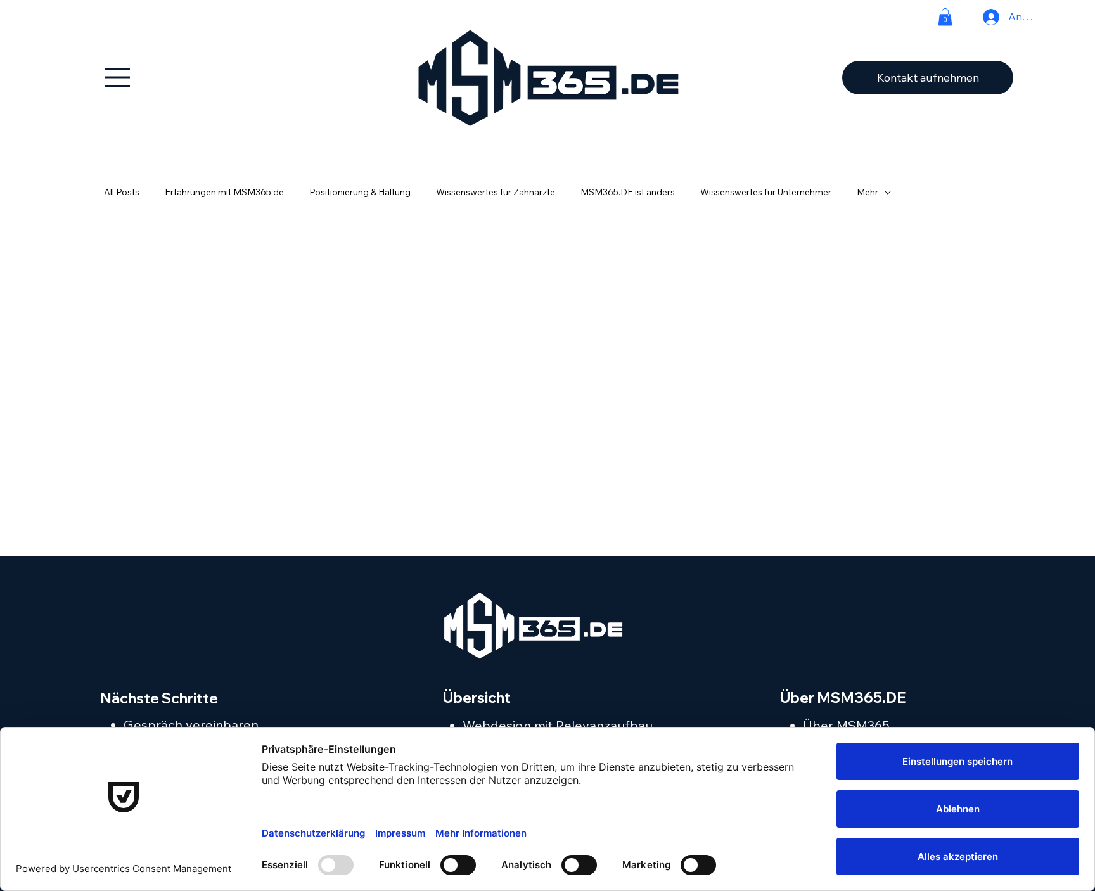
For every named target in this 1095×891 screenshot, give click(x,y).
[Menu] (118, 77)
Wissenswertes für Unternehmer (765, 192)
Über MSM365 (846, 725)
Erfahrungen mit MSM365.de (224, 192)
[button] (945, 16)
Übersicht (477, 697)
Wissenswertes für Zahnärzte (495, 192)
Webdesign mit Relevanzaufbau (558, 725)
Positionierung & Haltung (360, 192)
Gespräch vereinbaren (191, 725)
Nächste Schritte (159, 698)
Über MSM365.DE (843, 697)
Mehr (867, 192)
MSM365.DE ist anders (627, 192)
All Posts (121, 192)
